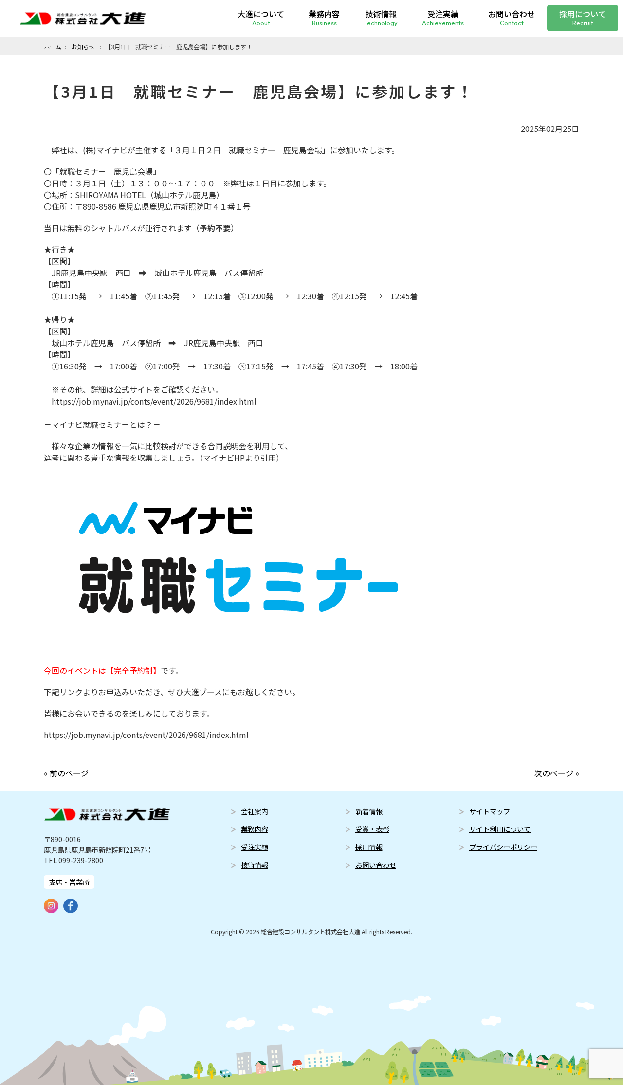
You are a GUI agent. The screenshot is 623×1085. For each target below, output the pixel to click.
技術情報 (381, 17)
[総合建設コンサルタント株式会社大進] (82, 18)
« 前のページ (66, 773)
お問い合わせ (511, 17)
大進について (261, 17)
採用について (582, 17)
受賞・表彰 (372, 829)
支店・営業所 (69, 882)
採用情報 (369, 847)
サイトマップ (489, 811)
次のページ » (556, 773)
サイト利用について (500, 829)
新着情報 (369, 811)
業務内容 (324, 17)
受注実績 (443, 17)
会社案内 (254, 811)
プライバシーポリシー (503, 847)
